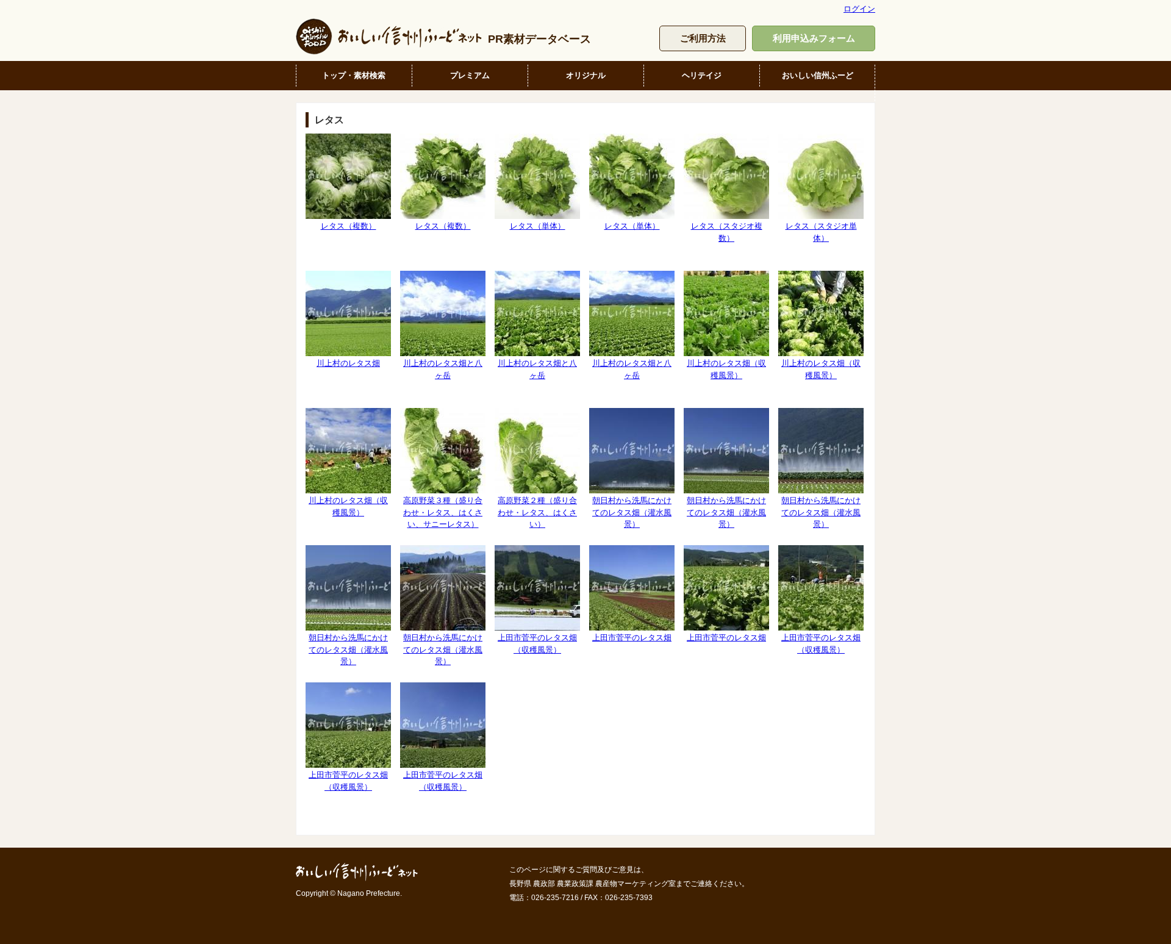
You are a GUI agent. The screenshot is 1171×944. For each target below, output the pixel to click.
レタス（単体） (537, 226)
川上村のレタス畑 (348, 363)
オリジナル (586, 75)
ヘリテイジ (702, 75)
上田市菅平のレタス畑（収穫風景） (537, 643)
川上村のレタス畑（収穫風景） (726, 369)
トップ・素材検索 (353, 75)
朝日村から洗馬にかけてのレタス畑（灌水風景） (631, 512)
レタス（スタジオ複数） (726, 231)
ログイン (859, 8)
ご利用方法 (703, 38)
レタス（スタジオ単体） (821, 231)
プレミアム (470, 75)
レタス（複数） (348, 226)
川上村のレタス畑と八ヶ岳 (442, 369)
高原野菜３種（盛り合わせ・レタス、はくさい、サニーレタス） (442, 512)
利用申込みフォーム (814, 38)
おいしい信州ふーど (817, 75)
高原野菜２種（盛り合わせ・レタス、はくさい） (537, 512)
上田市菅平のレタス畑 (631, 637)
